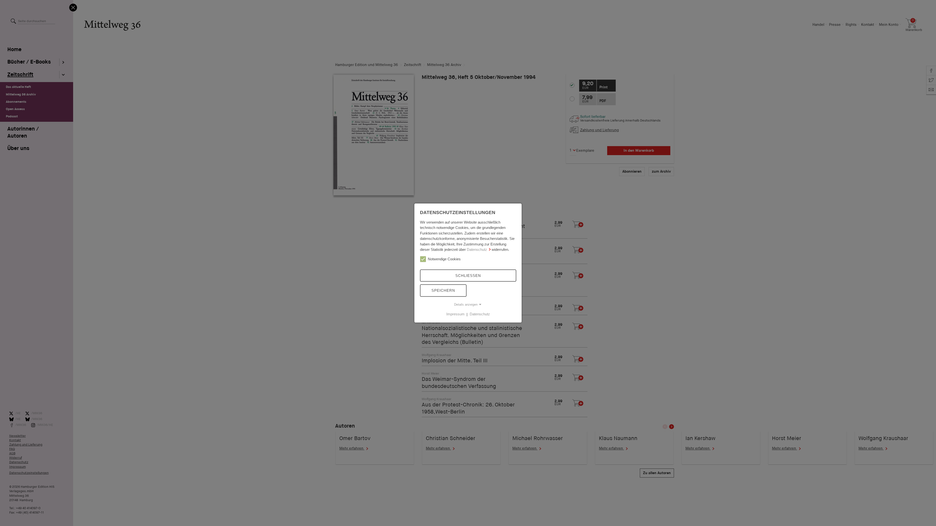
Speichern (443, 290)
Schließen (468, 275)
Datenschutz (477, 249)
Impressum (455, 314)
